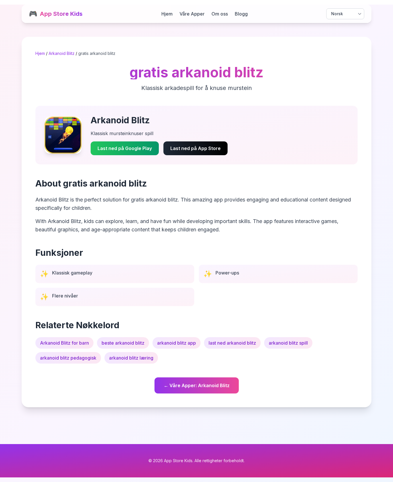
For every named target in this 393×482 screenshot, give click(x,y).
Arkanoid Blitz (62, 53)
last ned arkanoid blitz (232, 343)
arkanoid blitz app (176, 343)
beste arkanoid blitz (123, 343)
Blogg (241, 14)
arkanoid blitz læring (131, 358)
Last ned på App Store (195, 148)
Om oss (219, 14)
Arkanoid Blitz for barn (64, 343)
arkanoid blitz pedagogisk (68, 358)
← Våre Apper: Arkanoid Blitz (197, 385)
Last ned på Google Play (125, 148)
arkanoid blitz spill (288, 343)
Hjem (167, 14)
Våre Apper (192, 14)
